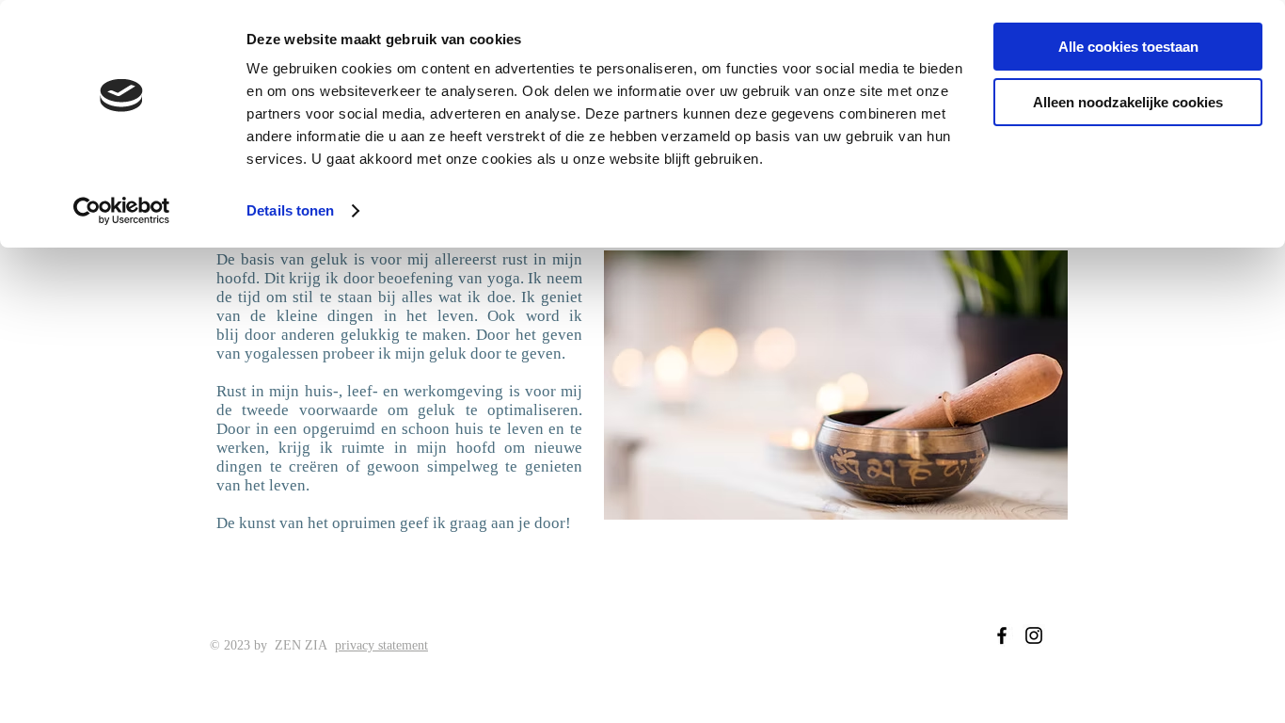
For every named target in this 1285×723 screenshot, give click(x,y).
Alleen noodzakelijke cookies (1128, 102)
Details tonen (290, 210)
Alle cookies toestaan (1128, 47)
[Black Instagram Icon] (1034, 635)
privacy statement (381, 645)
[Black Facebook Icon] (1002, 635)
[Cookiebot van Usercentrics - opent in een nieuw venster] (122, 211)
